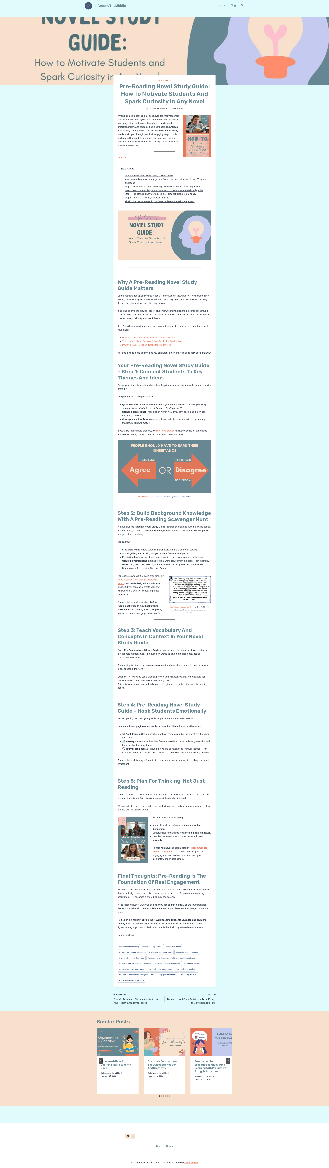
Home (222, 5)
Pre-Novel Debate (145, 496)
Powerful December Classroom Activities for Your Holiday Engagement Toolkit (135, 998)
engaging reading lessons (187, 952)
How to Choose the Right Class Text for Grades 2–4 (148, 337)
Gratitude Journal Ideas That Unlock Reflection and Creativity (163, 1065)
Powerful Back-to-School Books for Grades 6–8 (146, 345)
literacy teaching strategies (183, 958)
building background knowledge (132, 952)
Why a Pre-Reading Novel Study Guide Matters (149, 175)
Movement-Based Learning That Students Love (116, 1065)
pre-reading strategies (185, 969)
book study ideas (173, 947)
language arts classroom (158, 958)
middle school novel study (130, 963)
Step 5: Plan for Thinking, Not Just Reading (147, 197)
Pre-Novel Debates (166, 430)
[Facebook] (127, 1136)
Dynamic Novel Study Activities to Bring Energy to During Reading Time (191, 998)
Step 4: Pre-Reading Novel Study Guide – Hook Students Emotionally (160, 194)
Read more (123, 157)
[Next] (228, 1061)
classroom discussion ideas (160, 952)
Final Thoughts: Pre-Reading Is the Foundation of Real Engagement (160, 201)
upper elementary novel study (131, 980)
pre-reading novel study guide (131, 969)
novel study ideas (173, 963)
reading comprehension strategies (133, 975)
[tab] (159, 1096)
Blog (233, 5)
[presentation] (118, 1042)
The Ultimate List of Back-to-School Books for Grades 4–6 (152, 341)
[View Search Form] (242, 5)
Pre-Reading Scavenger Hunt (182, 607)
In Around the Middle (156, 108)
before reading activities (152, 947)
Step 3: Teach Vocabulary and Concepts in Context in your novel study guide (164, 190)
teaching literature (189, 975)
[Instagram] (133, 1136)
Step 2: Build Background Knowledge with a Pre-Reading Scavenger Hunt (162, 186)
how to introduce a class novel (131, 958)
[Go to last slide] (101, 1061)
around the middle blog (129, 947)
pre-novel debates (192, 963)
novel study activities (153, 963)
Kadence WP (191, 1162)
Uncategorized (164, 80)
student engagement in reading (164, 975)
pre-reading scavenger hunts (160, 969)
